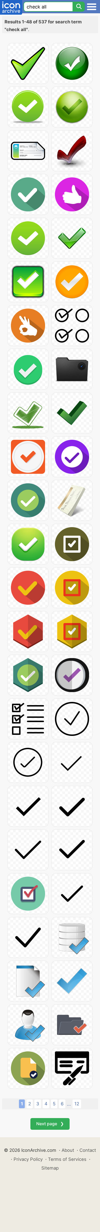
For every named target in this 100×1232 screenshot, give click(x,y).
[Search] (79, 7)
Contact (87, 1150)
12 (76, 1103)
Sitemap (50, 1168)
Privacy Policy (28, 1159)
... (69, 1104)
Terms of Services (67, 1159)
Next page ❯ (50, 1123)
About (68, 1150)
